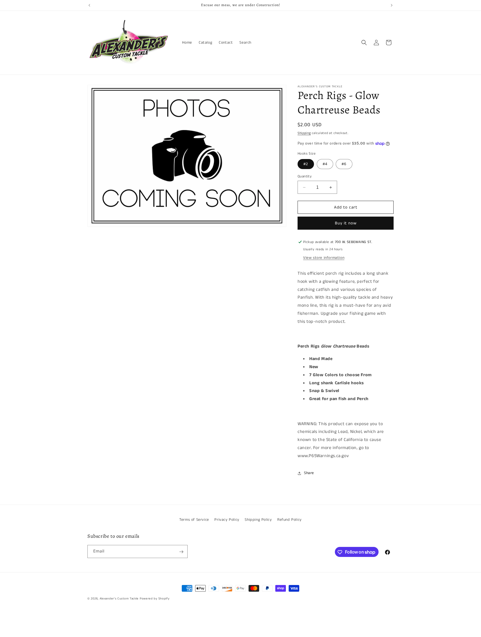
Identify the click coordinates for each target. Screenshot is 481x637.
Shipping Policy (258, 519)
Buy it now (346, 223)
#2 (305, 164)
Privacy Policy (226, 519)
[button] (364, 42)
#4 (325, 164)
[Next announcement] (392, 5)
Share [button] (309, 473)
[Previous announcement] (89, 5)
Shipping (304, 133)
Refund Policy (289, 519)
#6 (344, 164)
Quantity (304, 176)
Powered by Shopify (155, 598)
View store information (323, 258)
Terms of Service (194, 519)
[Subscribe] (181, 551)
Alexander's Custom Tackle (119, 598)
